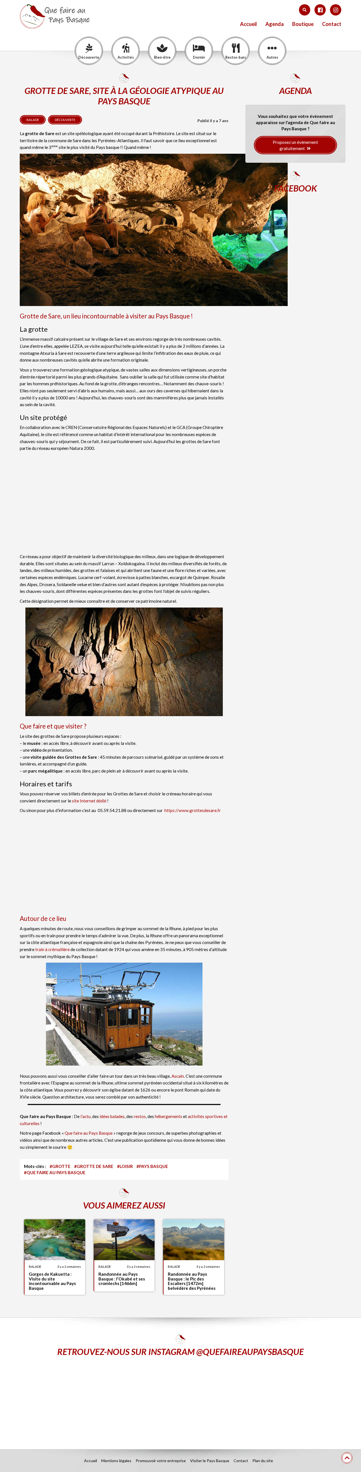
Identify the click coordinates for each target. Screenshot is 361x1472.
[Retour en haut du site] (347, 1458)
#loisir (125, 1166)
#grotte (60, 1166)
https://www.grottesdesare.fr (192, 810)
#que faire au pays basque (54, 1172)
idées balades (112, 1116)
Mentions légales (116, 1460)
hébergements (169, 1116)
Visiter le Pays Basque (209, 1460)
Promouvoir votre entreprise (161, 1460)
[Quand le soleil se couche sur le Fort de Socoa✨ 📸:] (180, 1398)
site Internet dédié (89, 800)
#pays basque (152, 1166)
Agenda (274, 24)
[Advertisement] (124, 503)
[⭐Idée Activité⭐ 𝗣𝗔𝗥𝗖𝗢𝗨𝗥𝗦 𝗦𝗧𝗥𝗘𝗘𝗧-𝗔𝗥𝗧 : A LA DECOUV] (289, 1398)
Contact (331, 24)
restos (140, 1116)
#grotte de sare (93, 1166)
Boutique (303, 24)
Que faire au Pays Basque (89, 1133)
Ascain (177, 1076)
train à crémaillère (52, 949)
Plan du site (262, 1460)
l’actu (85, 1116)
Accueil (248, 24)
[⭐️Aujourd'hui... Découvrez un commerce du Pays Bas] (72, 1398)
